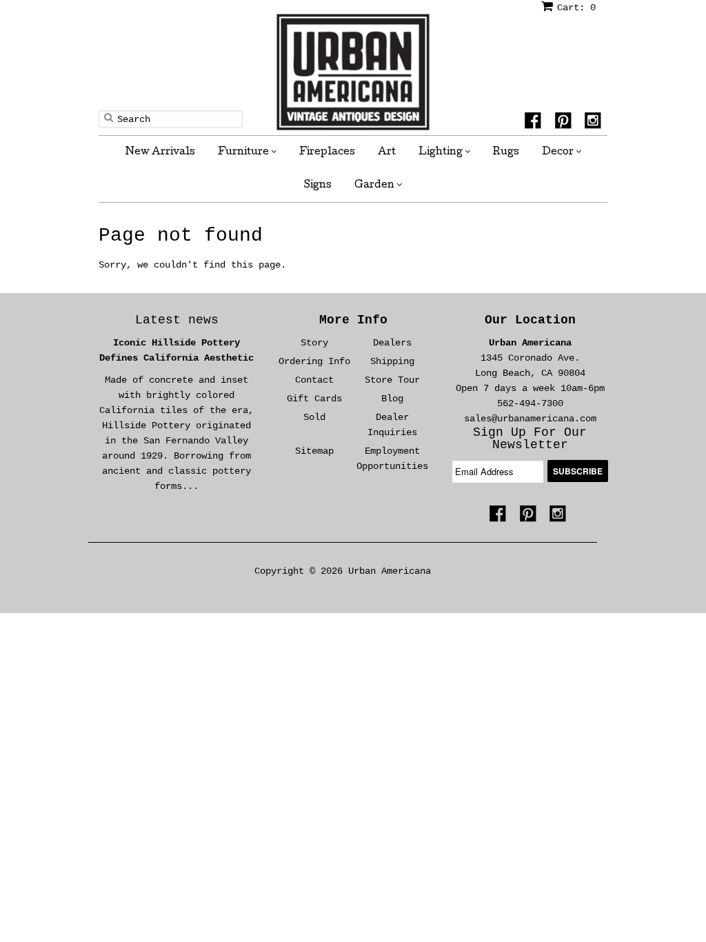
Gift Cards (314, 398)
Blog (392, 398)
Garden (375, 185)
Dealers (392, 342)
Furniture (244, 152)
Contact (314, 379)
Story (314, 342)
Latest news (177, 320)
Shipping (392, 361)
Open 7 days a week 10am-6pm (530, 388)
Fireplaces (327, 152)
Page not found (181, 235)
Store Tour (392, 379)
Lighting (441, 152)
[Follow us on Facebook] (535, 122)
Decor (559, 152)
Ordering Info (314, 361)
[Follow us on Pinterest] (565, 122)
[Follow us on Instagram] (595, 122)
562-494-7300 (530, 403)
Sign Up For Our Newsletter (530, 438)
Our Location (530, 320)
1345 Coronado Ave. (530, 357)
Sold (314, 417)
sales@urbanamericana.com (530, 418)
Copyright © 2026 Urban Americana (342, 571)
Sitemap (314, 451)
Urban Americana (530, 342)
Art (387, 152)
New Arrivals (160, 152)
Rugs (506, 152)
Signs (318, 185)
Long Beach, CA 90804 (530, 373)
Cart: (576, 7)
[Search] (109, 117)
